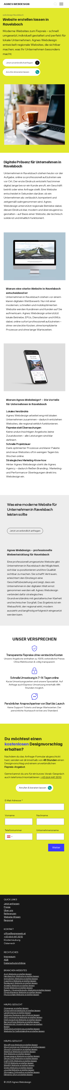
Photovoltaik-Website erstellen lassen (21, 994)
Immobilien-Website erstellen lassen (21, 978)
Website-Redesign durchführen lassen (22, 1015)
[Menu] (61, 4)
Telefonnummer (13, 830)
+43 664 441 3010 (50, 777)
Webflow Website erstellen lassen (20, 1051)
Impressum (9, 956)
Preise (7, 907)
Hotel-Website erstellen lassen (18, 987)
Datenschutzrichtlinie (15, 963)
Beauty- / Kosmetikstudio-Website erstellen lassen (27, 990)
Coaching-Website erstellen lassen (20, 981)
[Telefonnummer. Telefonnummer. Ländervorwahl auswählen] (10, 836)
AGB (6, 959)
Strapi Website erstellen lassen (18, 1067)
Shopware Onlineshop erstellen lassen (22, 1072)
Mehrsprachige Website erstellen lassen (22, 1019)
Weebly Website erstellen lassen (19, 1065)
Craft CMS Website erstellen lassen (20, 1061)
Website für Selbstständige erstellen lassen (24, 1031)
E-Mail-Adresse (14, 800)
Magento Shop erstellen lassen (18, 1074)
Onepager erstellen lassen (16, 1008)
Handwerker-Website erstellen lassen (21, 976)
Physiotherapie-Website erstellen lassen (23, 992)
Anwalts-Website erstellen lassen (19, 985)
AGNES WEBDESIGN (16, 4)
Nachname (42, 815)
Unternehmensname (47, 830)
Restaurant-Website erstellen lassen (21, 983)
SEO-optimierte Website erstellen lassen (23, 1017)
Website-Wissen (12, 917)
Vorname (10, 815)
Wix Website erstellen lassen (17, 1054)
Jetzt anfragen (11, 903)
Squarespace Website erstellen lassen (22, 1056)
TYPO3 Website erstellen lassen (19, 1063)
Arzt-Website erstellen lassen (18, 974)
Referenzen (10, 913)
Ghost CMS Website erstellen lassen (21, 1058)
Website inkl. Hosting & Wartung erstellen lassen (23, 1025)
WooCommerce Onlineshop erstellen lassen (24, 1047)
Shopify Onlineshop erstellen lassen (20, 1049)
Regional (8, 920)
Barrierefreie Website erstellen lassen (21, 1022)
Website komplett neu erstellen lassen (22, 1029)
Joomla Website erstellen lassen (19, 1070)
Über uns (8, 910)
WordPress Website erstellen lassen (21, 1044)
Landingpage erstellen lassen (17, 1012)
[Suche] (55, 4)
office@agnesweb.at (15, 933)
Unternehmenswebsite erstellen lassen (22, 1010)
